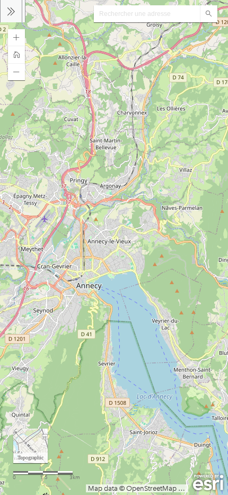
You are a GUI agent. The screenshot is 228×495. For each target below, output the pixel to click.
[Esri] (208, 482)
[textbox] (147, 13)
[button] (16, 37)
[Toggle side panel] (11, 11)
